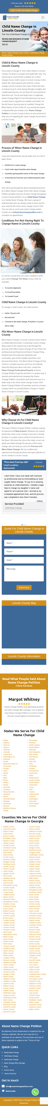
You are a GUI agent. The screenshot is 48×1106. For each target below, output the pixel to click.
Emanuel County (9, 899)
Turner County (34, 951)
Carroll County (8, 857)
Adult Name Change (11, 1059)
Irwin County (33, 962)
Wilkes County (8, 986)
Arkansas (6, 745)
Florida (5, 761)
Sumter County (34, 948)
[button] (22, 524)
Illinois (5, 780)
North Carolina (34, 745)
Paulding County (9, 864)
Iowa (5, 775)
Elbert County (8, 976)
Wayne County (34, 920)
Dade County (8, 1000)
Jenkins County (8, 925)
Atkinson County (35, 934)
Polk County (7, 852)
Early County (33, 991)
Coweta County (8, 888)
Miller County (34, 1002)
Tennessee (33, 785)
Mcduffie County (9, 1007)
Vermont (32, 796)
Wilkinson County (35, 831)
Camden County (35, 923)
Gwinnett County (9, 829)
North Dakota (34, 747)
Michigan (6, 801)
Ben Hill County (34, 960)
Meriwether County (10, 885)
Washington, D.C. (9, 757)
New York (32, 761)
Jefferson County (9, 906)
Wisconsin (33, 801)
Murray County (8, 988)
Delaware (6, 759)
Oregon (32, 768)
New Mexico (33, 757)
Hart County (7, 944)
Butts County (8, 880)
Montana (32, 743)
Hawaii (5, 773)
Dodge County (34, 848)
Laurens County (9, 927)
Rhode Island (34, 778)
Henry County (8, 890)
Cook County (34, 927)
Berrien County (34, 930)
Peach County (34, 843)
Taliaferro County (9, 981)
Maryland (6, 794)
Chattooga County (9, 998)
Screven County (9, 916)
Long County (33, 897)
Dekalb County (8, 827)
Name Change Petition (27, 1100)
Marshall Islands (9, 799)
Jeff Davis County (35, 913)
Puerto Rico (33, 773)
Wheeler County (9, 904)
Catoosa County (9, 995)
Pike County (7, 876)
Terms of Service (10, 1074)
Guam (5, 771)
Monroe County (35, 834)
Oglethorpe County (10, 969)
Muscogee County (36, 979)
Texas (31, 787)
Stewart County (35, 981)
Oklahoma (33, 766)
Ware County (34, 899)
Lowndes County (35, 925)
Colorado (6, 752)
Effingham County (35, 890)
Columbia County (9, 1002)
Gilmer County (8, 951)
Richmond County (9, 1005)
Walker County (8, 991)
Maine (5, 796)
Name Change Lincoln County (18, 53)
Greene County (8, 984)
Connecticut (7, 754)
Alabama (6, 743)
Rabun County (8, 953)
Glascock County (9, 1012)
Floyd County (8, 855)
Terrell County (34, 995)
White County (8, 955)
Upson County (8, 897)
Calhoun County (35, 986)
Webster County (35, 984)
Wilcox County (34, 829)
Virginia (32, 792)
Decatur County (35, 988)
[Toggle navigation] (43, 17)
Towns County (8, 965)
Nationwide (10, 1091)
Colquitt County (35, 955)
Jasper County (34, 869)
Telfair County (34, 866)
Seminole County (35, 1005)
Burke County (8, 918)
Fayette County (8, 873)
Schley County (34, 976)
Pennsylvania (34, 771)
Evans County (8, 909)
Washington (33, 799)
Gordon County (8, 866)
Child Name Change (11, 1056)
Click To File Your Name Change (24, 10)
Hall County (7, 932)
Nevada (32, 759)
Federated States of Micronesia (10, 765)
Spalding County (9, 878)
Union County (8, 939)
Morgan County (8, 974)
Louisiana (6, 789)
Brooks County (34, 937)
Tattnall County (8, 913)
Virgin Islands (34, 794)
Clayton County (8, 895)
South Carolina (34, 780)
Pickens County (8, 869)
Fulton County (8, 831)
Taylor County (34, 838)
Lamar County (8, 871)
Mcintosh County (35, 892)
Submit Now (24, 588)
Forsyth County (8, 845)
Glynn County (34, 911)
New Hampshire (35, 752)
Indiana (5, 782)
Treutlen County (9, 930)
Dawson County (9, 960)
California (6, 750)
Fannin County (8, 941)
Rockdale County (9, 838)
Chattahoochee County (37, 974)
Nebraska (32, 750)
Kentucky (6, 787)
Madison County (9, 979)
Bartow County (8, 850)
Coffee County (34, 904)
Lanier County (34, 941)
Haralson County (9, 859)
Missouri (6, 806)
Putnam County (34, 857)
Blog (5, 1066)
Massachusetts (8, 792)
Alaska (5, 740)
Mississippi (33, 740)
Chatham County (35, 888)
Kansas (5, 785)
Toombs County (9, 920)
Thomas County (35, 939)
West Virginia (34, 803)
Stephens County (9, 962)
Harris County (34, 972)
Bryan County (34, 895)
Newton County (9, 841)
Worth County (34, 967)
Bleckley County (35, 850)
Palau (31, 775)
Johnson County (35, 873)
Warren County (8, 1009)
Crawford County (35, 876)
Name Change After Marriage (14, 1063)
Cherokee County (9, 848)
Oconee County (9, 972)
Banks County (8, 937)
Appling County (34, 906)
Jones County (34, 859)
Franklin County (9, 948)
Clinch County (34, 932)
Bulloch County (8, 911)
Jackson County (9, 946)
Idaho (5, 778)
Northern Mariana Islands (9, 809)
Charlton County (35, 916)
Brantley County (35, 918)
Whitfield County (9, 993)
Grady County (34, 998)
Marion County (34, 880)
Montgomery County (10, 902)
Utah (31, 789)
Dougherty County (36, 946)
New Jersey (33, 754)
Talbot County (34, 969)
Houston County (35, 836)
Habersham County (10, 934)
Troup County (8, 892)
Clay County (33, 993)
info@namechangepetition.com (19, 1086)
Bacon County (34, 902)
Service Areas (9, 1070)
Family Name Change (11, 1052)
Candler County (9, 923)
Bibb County (33, 878)
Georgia (6, 768)
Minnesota (7, 803)
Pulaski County (34, 864)
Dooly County (34, 841)
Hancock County (35, 883)
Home (4, 53)
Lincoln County (34, 827)
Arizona (6, 747)
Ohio (31, 764)
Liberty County (34, 885)
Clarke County (8, 967)
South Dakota (34, 782)
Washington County (36, 855)
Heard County (8, 883)
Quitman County (35, 1007)
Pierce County (34, 909)
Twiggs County (34, 852)
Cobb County (8, 834)
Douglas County (9, 862)
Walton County (8, 843)
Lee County (33, 965)
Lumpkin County (9, 958)
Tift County (33, 958)
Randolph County (35, 1000)
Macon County (34, 871)
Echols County (34, 944)
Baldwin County (35, 862)
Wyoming (32, 806)
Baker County (34, 1009)
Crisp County (34, 845)
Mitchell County (35, 953)
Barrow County (8, 836)
